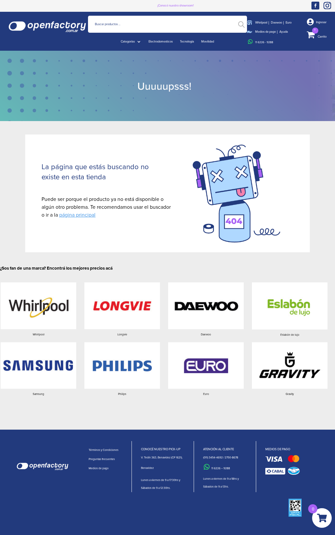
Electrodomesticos (161, 41)
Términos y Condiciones (103, 450)
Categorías (128, 41)
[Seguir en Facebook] (315, 5)
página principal (77, 214)
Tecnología (187, 41)
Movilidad (207, 41)
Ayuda (283, 31)
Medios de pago (265, 31)
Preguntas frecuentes (102, 459)
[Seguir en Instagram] (328, 5)
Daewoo (276, 22)
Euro (288, 22)
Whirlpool (261, 22)
